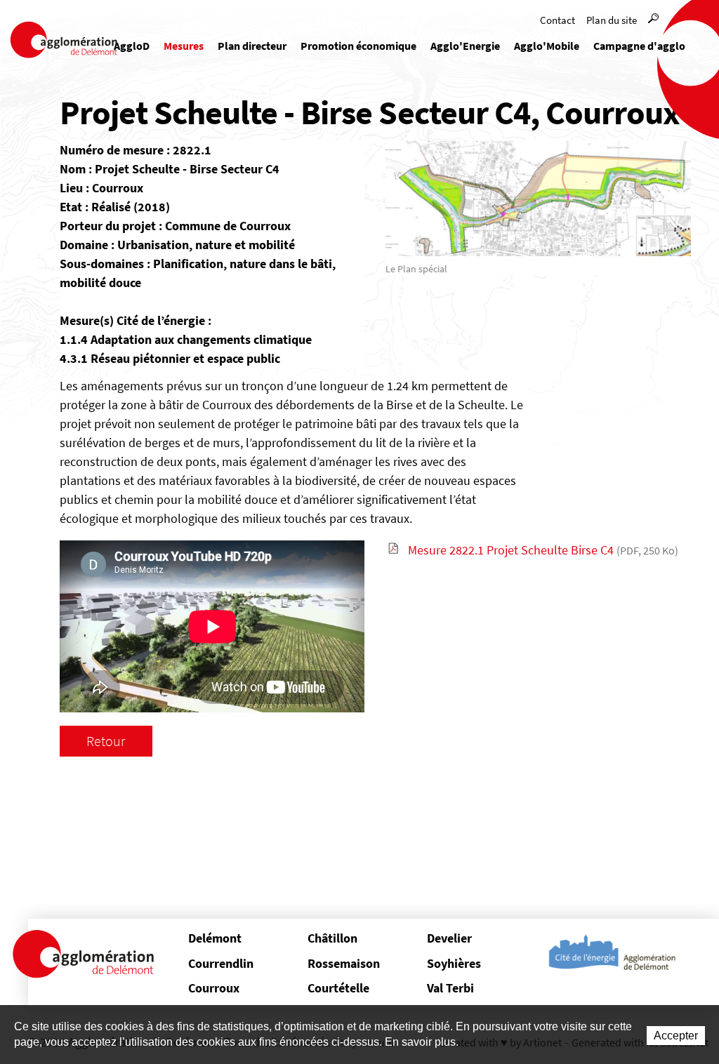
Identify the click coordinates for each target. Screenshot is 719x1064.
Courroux (213, 988)
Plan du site (611, 20)
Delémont (215, 938)
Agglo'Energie (465, 46)
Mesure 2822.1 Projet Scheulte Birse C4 (543, 550)
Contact (557, 20)
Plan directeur (252, 46)
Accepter (676, 1036)
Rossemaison (344, 963)
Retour (105, 741)
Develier (449, 938)
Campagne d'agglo (639, 46)
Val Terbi (450, 988)
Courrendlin (220, 963)
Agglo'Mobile (546, 46)
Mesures (184, 46)
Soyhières (454, 963)
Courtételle (338, 988)
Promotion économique (358, 46)
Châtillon (332, 938)
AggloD (132, 46)
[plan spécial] (538, 197)
